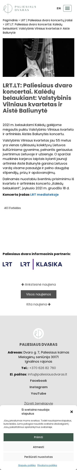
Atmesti (38, 447)
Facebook (38, 380)
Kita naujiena (37, 304)
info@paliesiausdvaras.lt (47, 374)
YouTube (38, 393)
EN (59, 8)
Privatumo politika (47, 465)
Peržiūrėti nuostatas (38, 457)
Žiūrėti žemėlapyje (38, 403)
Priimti (38, 437)
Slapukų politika (27, 465)
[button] (71, 412)
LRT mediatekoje (44, 194)
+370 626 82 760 (42, 368)
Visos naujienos (38, 294)
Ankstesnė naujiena (40, 284)
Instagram (39, 387)
